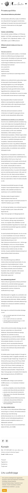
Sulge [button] (4, 490)
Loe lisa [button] (17, 486)
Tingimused (4, 466)
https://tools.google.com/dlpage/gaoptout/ (12, 214)
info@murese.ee (15, 40)
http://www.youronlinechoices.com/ (10, 242)
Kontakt (5, 446)
